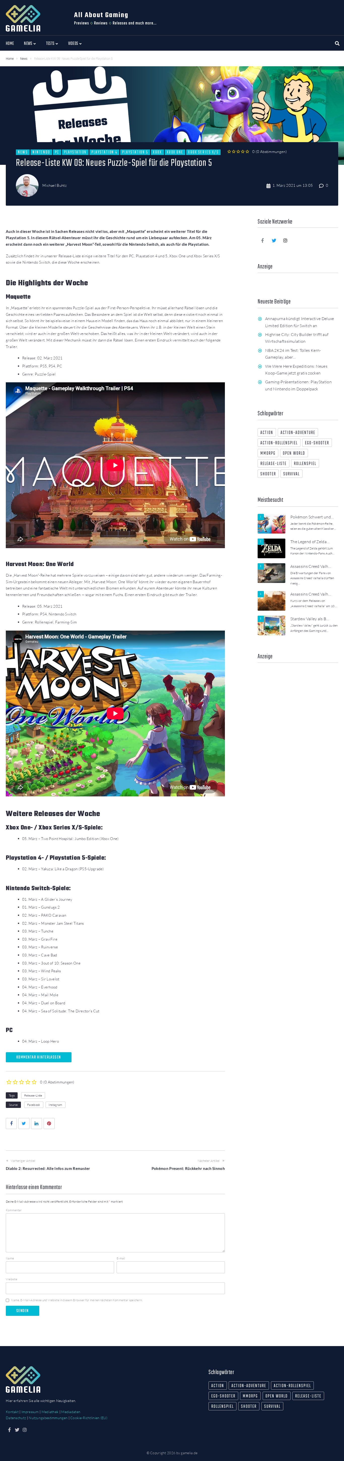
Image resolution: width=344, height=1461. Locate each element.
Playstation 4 (104, 152)
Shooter (268, 474)
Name (10, 1258)
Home (10, 58)
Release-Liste (33, 1095)
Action (266, 433)
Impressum (30, 1412)
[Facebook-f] (263, 240)
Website (11, 1279)
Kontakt (12, 1412)
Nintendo (41, 152)
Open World (294, 453)
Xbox (157, 152)
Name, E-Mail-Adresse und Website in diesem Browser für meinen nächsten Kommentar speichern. (76, 1300)
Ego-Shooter (317, 443)
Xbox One (175, 152)
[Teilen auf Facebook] (11, 1123)
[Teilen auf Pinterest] (49, 1123)
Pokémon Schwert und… (312, 516)
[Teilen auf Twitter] (23, 1123)
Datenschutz (16, 1418)
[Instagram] (286, 240)
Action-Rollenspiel (279, 443)
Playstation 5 (135, 152)
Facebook (33, 1105)
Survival (291, 474)
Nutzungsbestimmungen (48, 1418)
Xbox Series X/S (203, 152)
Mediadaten (70, 1412)
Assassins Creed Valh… (310, 566)
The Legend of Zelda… (309, 541)
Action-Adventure (298, 433)
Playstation (75, 152)
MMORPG (268, 453)
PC (57, 152)
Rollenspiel (305, 464)
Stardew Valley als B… (309, 618)
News (23, 58)
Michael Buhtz (54, 185)
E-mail (121, 1258)
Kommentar (14, 1210)
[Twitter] (274, 240)
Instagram (55, 1105)
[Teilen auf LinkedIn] (36, 1123)
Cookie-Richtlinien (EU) (88, 1418)
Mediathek (50, 1412)
